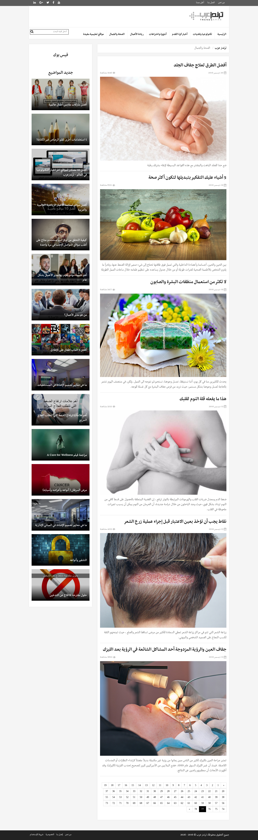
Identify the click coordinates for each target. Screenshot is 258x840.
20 (223, 791)
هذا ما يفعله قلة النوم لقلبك (203, 399)
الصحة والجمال (117, 34)
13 (146, 785)
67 (148, 803)
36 (113, 791)
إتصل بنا (59, 835)
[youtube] (59, 3)
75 (216, 809)
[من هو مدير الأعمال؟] (61, 304)
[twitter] (48, 3)
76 (209, 809)
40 (209, 797)
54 (113, 797)
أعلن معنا (200, 2)
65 (161, 803)
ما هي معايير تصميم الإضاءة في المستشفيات (62, 385)
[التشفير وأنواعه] (61, 550)
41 (202, 797)
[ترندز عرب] (207, 15)
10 (167, 785)
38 (223, 797)
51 (134, 797)
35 (120, 791)
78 (195, 809)
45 (175, 797)
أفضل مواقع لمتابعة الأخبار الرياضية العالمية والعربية (62, 208)
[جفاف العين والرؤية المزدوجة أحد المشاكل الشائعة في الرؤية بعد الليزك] (163, 708)
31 (148, 791)
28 (168, 791)
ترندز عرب (220, 48)
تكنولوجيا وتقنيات (202, 34)
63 (175, 803)
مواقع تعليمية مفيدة (93, 34)
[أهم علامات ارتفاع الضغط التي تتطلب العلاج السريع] (61, 410)
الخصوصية (50, 835)
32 (141, 791)
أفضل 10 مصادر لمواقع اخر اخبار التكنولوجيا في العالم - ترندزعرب (62, 173)
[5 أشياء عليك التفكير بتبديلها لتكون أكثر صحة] (163, 224)
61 (189, 803)
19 (105, 785)
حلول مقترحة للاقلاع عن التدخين (68, 595)
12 (153, 785)
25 (189, 791)
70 (127, 803)
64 (168, 803)
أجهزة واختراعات (158, 34)
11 (160, 785)
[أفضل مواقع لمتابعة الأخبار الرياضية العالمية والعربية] (61, 199)
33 (134, 791)
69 (134, 803)
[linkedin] (41, 3)
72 (113, 803)
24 (195, 791)
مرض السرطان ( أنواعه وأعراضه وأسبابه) (65, 490)
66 (154, 803)
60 (195, 803)
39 (216, 797)
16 (126, 785)
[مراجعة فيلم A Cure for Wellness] (61, 445)
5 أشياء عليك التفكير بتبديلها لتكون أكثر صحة (187, 178)
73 (106, 803)
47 (161, 797)
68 (141, 803)
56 (223, 803)
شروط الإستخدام (36, 835)
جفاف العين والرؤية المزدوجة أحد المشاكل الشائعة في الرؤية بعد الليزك (164, 650)
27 (175, 791)
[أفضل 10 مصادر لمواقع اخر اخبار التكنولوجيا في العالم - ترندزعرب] (61, 164)
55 (106, 797)
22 (209, 791)
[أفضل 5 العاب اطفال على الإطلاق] (61, 339)
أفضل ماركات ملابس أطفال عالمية (68, 105)
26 (182, 791)
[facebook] (53, 3)
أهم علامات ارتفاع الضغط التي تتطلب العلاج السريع (62, 418)
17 (119, 785)
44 (182, 797)
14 (139, 785)
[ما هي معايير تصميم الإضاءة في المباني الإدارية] (61, 515)
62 (182, 803)
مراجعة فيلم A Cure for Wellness (67, 455)
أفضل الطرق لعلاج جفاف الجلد (200, 65)
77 (202, 809)
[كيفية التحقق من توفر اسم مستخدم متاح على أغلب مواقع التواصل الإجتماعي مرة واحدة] (61, 234)
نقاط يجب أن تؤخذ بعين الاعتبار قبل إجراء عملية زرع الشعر (175, 522)
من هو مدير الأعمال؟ (75, 315)
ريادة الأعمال (137, 34)
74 (223, 809)
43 (189, 797)
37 (106, 791)
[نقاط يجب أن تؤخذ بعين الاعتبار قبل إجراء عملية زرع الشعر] (163, 580)
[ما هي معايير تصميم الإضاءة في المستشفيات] (61, 374)
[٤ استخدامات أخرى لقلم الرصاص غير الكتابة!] (61, 129)
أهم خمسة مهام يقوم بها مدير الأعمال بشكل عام (62, 278)
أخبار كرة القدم (179, 34)
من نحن (221, 2)
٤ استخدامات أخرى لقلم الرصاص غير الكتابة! (62, 140)
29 (161, 791)
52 (127, 797)
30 (154, 791)
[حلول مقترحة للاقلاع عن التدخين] (61, 585)
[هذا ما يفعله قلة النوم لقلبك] (163, 452)
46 (168, 797)
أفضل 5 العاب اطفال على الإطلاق (69, 350)
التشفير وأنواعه (78, 560)
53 (120, 797)
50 (141, 797)
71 (120, 803)
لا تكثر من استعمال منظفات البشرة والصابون (188, 282)
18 (112, 785)
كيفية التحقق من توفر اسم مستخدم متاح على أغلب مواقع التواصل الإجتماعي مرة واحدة (61, 243)
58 (209, 803)
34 (127, 791)
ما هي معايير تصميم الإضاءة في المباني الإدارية (61, 525)
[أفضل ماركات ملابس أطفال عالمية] (61, 94)
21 (216, 791)
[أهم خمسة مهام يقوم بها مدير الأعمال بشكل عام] (61, 269)
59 (202, 803)
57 (216, 803)
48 (154, 797)
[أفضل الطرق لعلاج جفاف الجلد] (163, 119)
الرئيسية (221, 34)
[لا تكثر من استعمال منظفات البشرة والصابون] (163, 335)
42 (195, 797)
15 (132, 785)
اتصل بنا (211, 2)
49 (148, 797)
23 (202, 791)
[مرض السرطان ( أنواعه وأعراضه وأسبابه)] (61, 480)
